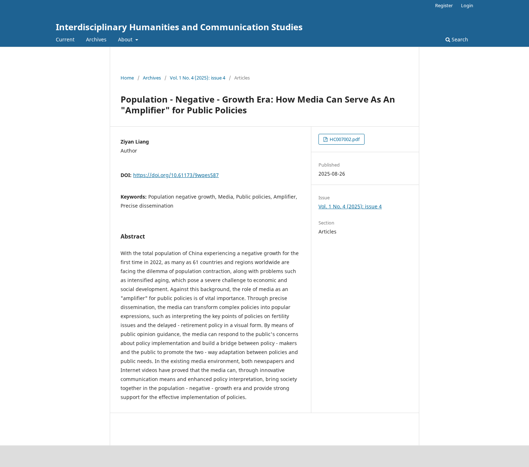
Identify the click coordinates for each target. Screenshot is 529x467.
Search (459, 39)
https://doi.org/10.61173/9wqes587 (176, 175)
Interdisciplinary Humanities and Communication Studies (179, 27)
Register (444, 5)
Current (65, 39)
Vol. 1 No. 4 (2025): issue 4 (197, 77)
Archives (96, 39)
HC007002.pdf (344, 139)
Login (467, 5)
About (126, 39)
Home (127, 77)
